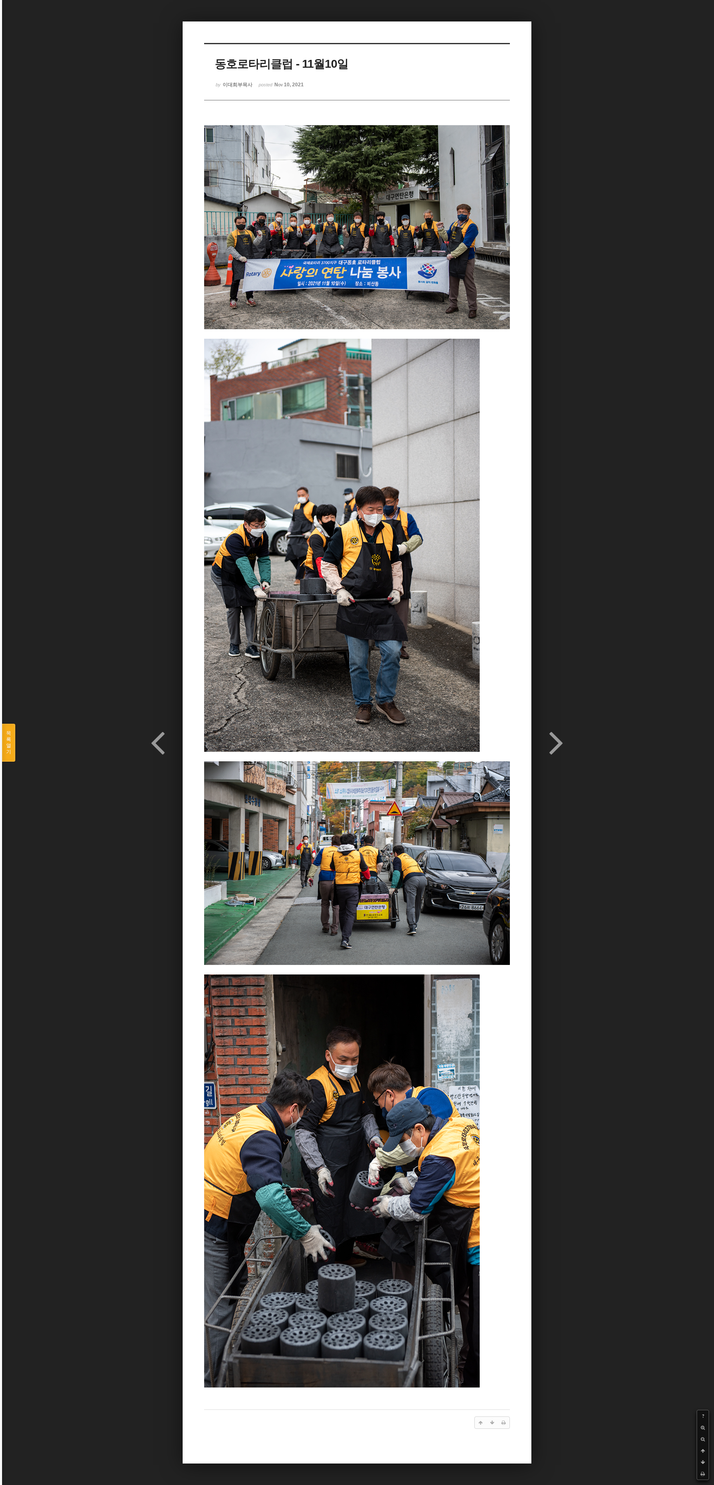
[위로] (703, 1450)
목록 (8, 742)
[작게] (703, 1439)
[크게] (703, 1427)
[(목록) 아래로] (703, 1462)
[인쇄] (703, 1474)
